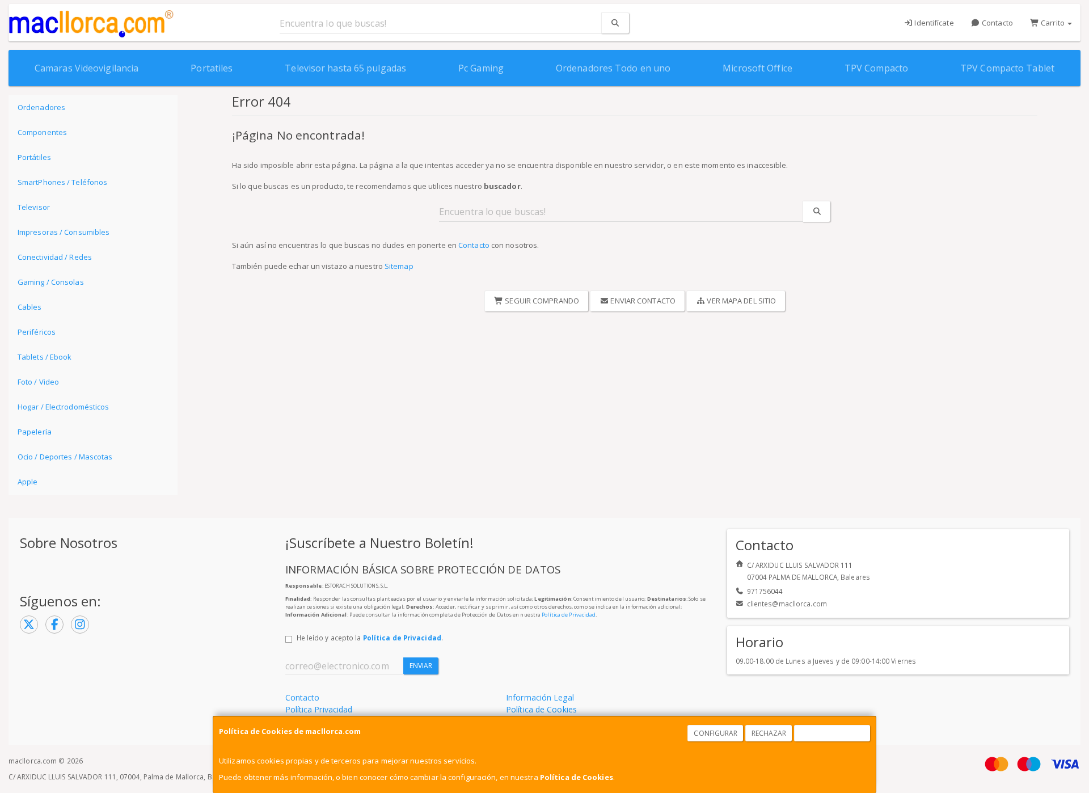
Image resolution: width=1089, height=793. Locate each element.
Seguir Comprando (541, 301)
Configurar (715, 733)
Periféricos (37, 332)
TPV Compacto (876, 68)
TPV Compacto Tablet (1007, 68)
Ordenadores (41, 107)
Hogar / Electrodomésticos (63, 407)
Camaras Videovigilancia (86, 68)
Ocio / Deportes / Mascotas (65, 457)
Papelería (35, 432)
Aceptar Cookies (832, 733)
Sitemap (399, 266)
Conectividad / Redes (55, 257)
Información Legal (540, 697)
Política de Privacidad (569, 614)
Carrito (1052, 23)
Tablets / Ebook (45, 357)
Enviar (421, 665)
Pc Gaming (481, 68)
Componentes (42, 132)
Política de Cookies (576, 777)
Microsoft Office (757, 68)
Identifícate (933, 23)
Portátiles (34, 157)
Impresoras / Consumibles (63, 232)
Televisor (34, 207)
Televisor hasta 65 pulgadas (345, 68)
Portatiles (212, 68)
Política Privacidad (319, 709)
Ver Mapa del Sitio (740, 301)
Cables (30, 307)
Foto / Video (38, 382)
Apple (28, 481)
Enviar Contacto (642, 301)
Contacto (996, 23)
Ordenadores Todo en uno (613, 68)
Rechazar (769, 733)
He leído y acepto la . (370, 637)
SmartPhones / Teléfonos (62, 182)
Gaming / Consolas (51, 282)
